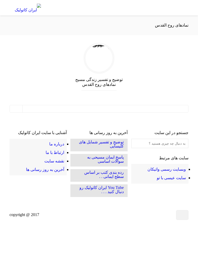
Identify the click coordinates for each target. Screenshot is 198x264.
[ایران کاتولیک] (28, 7)
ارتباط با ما (55, 152)
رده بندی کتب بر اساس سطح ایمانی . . (104, 174)
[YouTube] (152, 215)
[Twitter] (158, 215)
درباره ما (56, 144)
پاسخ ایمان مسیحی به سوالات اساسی (105, 159)
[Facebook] (166, 215)
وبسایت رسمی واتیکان (166, 169)
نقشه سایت (54, 161)
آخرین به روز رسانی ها (45, 169)
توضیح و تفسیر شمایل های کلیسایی (101, 144)
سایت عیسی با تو (171, 178)
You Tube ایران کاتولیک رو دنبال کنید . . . (101, 190)
